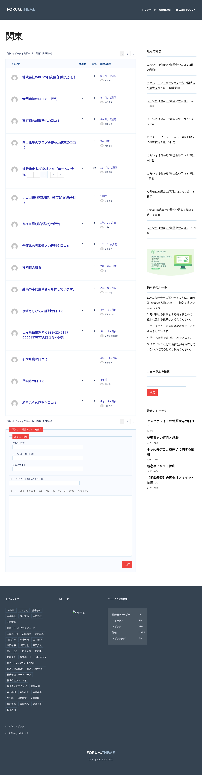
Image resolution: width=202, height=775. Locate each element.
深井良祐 (22, 697)
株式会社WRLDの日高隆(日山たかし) (48, 77)
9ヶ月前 (105, 141)
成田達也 (24, 645)
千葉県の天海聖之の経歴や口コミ (46, 245)
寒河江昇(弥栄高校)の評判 (41, 224)
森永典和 (11, 692)
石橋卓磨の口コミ (35, 359)
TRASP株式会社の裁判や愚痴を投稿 (169, 209)
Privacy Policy (185, 10)
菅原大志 (24, 703)
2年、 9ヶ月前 (108, 287)
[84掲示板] (79, 614)
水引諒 (10, 697)
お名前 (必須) (18, 442)
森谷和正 (24, 692)
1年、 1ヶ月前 (108, 222)
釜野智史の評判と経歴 (162, 437)
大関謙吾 (39, 633)
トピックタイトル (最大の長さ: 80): (26, 479)
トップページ (149, 10)
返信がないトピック (19, 733)
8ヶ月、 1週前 (108, 75)
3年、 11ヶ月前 (109, 357)
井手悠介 (36, 610)
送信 (127, 564)
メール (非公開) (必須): (23, 453)
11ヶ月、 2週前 (108, 167)
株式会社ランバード (17, 680)
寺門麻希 (11, 639)
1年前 (103, 196)
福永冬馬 (11, 703)
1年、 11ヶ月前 (108, 244)
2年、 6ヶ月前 (108, 266)
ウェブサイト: (19, 464)
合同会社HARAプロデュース (21, 627)
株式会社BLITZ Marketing (33, 657)
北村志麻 (11, 622)
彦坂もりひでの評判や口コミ (42, 311)
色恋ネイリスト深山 (161, 466)
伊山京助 (24, 616)
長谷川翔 (11, 709)
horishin (11, 610)
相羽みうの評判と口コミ (39, 402)
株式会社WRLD (15, 668)
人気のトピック (16, 726)
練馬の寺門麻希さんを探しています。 (49, 289)
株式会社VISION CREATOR (21, 662)
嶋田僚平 (11, 645)
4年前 (103, 379)
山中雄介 (37, 639)
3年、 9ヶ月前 (108, 309)
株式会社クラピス (36, 668)
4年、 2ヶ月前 (108, 401)
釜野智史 (37, 703)
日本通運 (26, 651)
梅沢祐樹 (35, 686)
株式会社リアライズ (17, 686)
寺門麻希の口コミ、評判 (39, 99)
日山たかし (12, 651)
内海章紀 (37, 616)
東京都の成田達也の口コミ (41, 120)
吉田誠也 (26, 633)
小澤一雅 (24, 639)
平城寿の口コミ (33, 381)
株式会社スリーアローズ (19, 674)
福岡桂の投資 (31, 267)
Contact (165, 10)
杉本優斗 (11, 657)
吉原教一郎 (12, 633)
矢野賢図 (35, 697)
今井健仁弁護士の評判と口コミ (165, 191)
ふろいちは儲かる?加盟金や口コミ (168, 64)
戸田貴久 (37, 645)
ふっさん (23, 610)
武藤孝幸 (37, 692)
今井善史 (11, 616)
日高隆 (38, 651)
